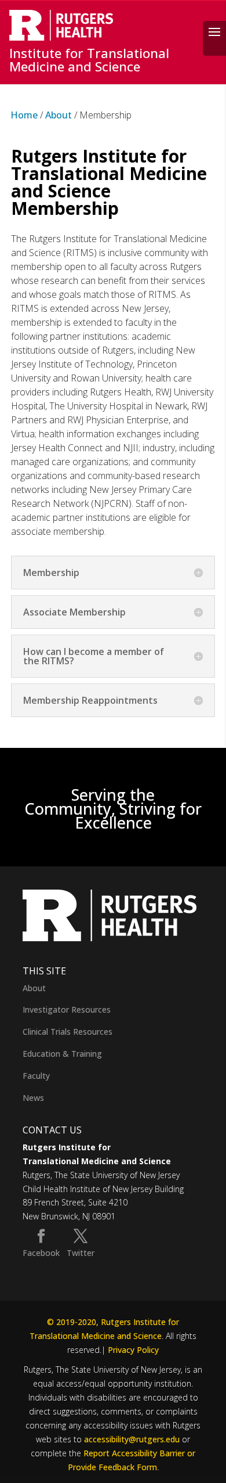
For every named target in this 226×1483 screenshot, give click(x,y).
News (33, 1097)
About (58, 115)
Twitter (80, 1252)
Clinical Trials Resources (67, 1031)
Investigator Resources (67, 1009)
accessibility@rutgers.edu (132, 1439)
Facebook (41, 1252)
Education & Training (62, 1053)
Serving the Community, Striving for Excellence (113, 808)
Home (24, 115)
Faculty (36, 1075)
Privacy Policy (133, 1349)
